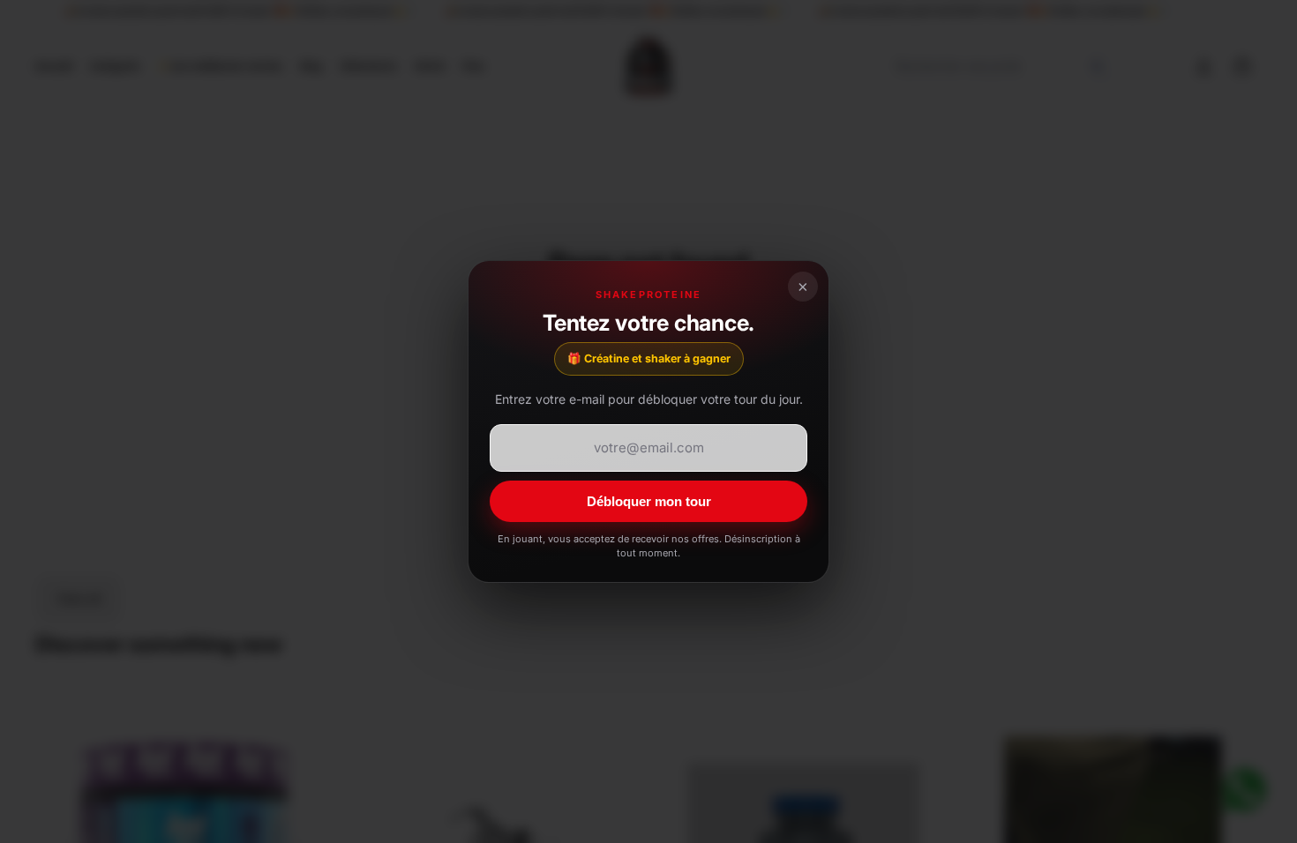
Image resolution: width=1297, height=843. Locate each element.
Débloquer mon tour (649, 501)
